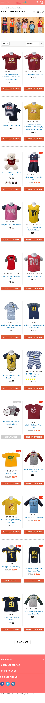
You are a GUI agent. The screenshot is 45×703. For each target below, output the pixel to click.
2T (26, 72)
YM (13, 471)
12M (30, 273)
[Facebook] (2, 684)
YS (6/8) (38, 174)
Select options (11, 89)
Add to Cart (11, 581)
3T (29, 72)
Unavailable (11, 437)
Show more (22, 642)
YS (10, 471)
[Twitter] (8, 684)
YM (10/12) (10, 71)
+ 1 (41, 72)
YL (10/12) (34, 566)
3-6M (32, 371)
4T (33, 72)
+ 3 (40, 121)
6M (27, 273)
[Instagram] (13, 684)
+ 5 (40, 273)
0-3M (27, 371)
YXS (6, 471)
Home (3, 8)
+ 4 (18, 322)
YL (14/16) (15, 71)
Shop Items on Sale (15, 8)
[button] (31, 379)
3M (32, 322)
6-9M (36, 371)
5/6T (37, 609)
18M (5, 71)
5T (37, 225)
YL (16, 471)
